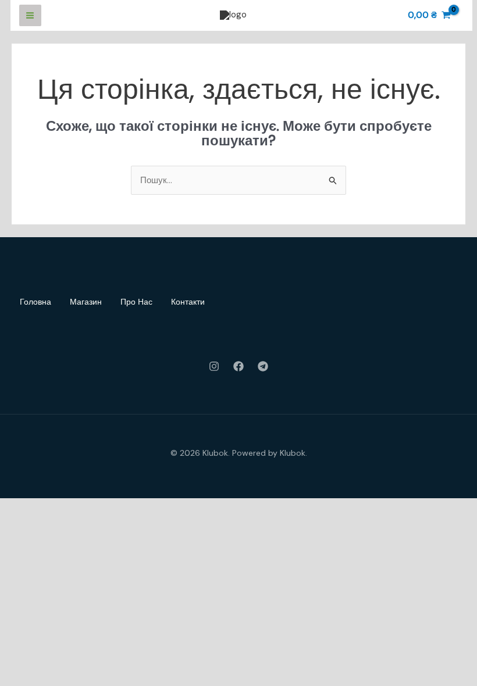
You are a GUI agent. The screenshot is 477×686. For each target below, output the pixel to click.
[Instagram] (214, 366)
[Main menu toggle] (30, 16)
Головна (35, 301)
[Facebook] (238, 366)
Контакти (188, 301)
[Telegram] (263, 366)
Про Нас (136, 301)
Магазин (86, 301)
